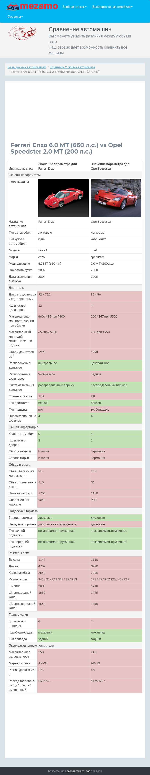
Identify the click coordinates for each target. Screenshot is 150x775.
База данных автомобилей (27, 67)
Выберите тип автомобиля (111, 6)
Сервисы (14, 16)
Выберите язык (73, 6)
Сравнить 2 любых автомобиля (72, 67)
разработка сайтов (78, 770)
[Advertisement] (75, 114)
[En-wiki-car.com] (32, 6)
